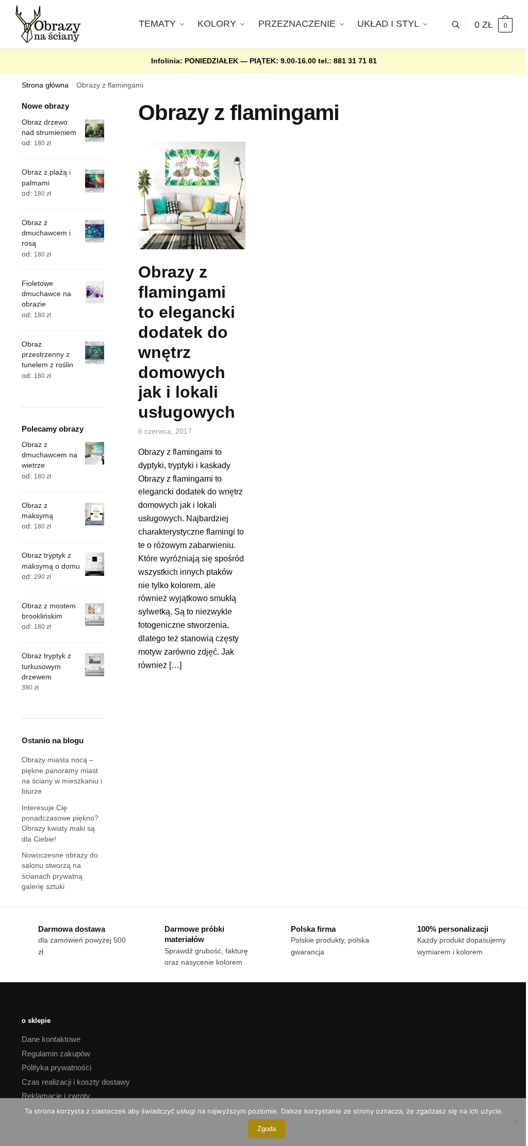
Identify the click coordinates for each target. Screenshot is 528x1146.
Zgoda (266, 1129)
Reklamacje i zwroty (56, 1095)
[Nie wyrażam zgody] (515, 1122)
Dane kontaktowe (51, 1039)
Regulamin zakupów (56, 1053)
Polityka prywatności (56, 1067)
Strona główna (45, 85)
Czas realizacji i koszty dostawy (76, 1081)
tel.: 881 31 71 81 (347, 61)
